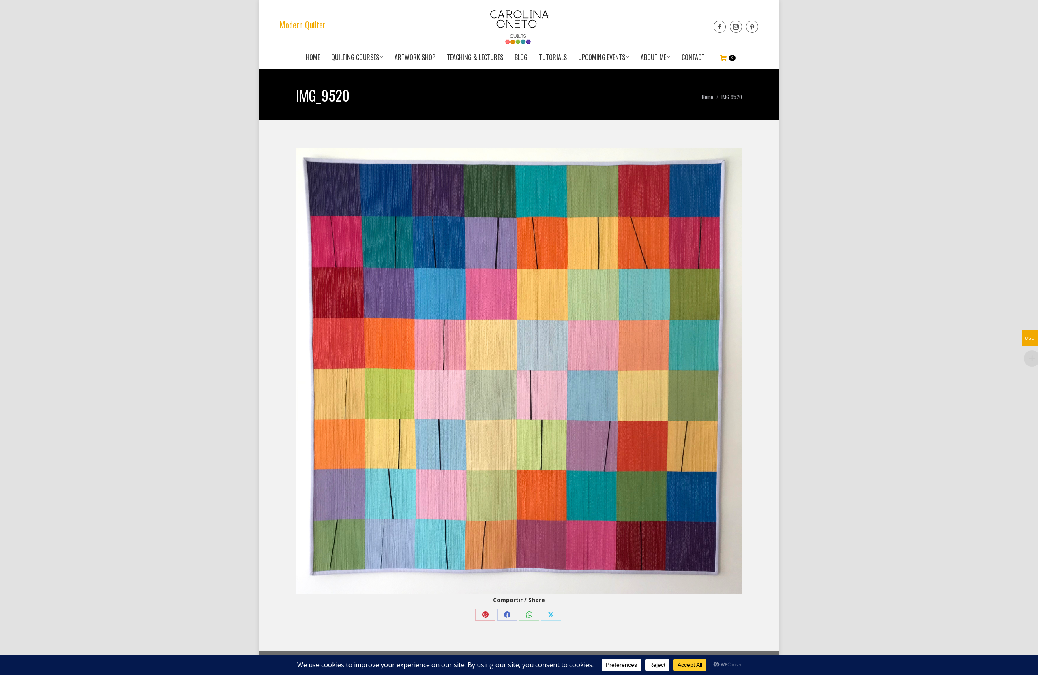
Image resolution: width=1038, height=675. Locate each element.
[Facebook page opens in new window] (720, 27)
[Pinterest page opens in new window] (752, 27)
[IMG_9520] (519, 371)
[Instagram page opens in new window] (736, 27)
